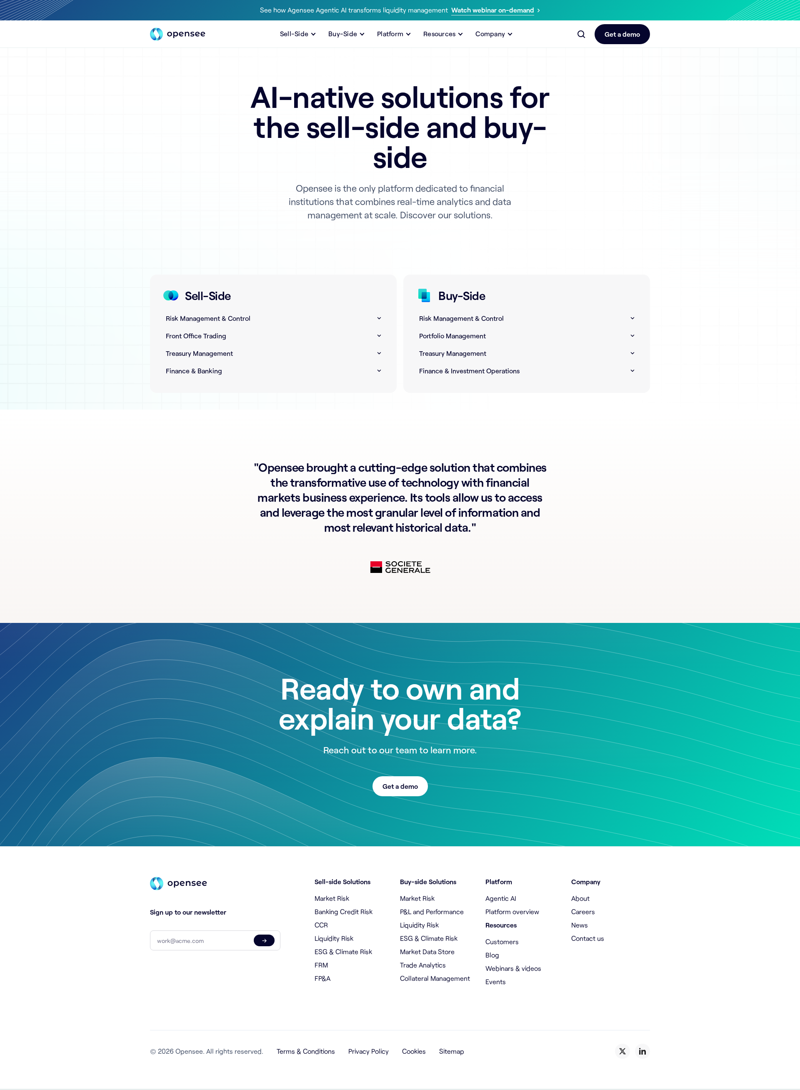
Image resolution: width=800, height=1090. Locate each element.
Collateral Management (435, 978)
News (579, 925)
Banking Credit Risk (343, 911)
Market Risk (332, 898)
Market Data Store (427, 951)
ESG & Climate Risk (343, 951)
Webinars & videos (513, 968)
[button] (299, 34)
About (580, 898)
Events (495, 981)
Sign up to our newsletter (188, 912)
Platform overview (512, 911)
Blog (492, 955)
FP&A (322, 978)
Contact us (587, 938)
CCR (321, 925)
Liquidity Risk (334, 938)
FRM (321, 965)
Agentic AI (500, 898)
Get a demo (622, 34)
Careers (583, 911)
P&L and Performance (432, 911)
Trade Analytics (423, 965)
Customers (502, 941)
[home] (177, 34)
